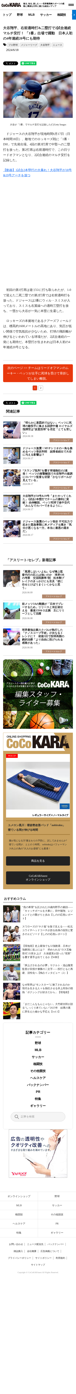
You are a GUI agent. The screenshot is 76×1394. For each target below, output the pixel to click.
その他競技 (38, 1071)
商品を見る (38, 860)
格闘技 (61, 14)
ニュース (57, 45)
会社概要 (31, 1251)
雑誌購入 (18, 1251)
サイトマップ (38, 1264)
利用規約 (60, 1258)
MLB (31, 14)
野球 (20, 14)
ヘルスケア (38, 1078)
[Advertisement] (38, 232)
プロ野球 (13, 45)
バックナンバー (38, 1084)
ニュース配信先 (35, 1244)
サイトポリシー (43, 1258)
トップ (7, 14)
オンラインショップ (19, 1196)
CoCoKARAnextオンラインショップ (38, 877)
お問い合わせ (16, 1244)
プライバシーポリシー (19, 1258)
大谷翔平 (45, 45)
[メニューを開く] (71, 5)
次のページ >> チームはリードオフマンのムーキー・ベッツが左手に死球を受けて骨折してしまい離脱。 (38, 373)
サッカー (46, 14)
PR (38, 1091)
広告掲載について (50, 1251)
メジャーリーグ (29, 45)
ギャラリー (38, 1105)
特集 (38, 1098)
